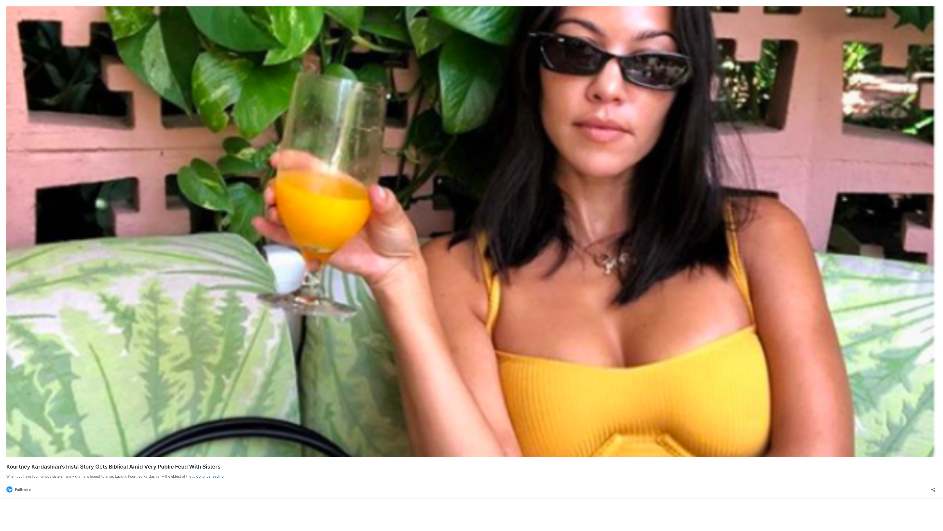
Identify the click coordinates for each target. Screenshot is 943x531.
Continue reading (210, 476)
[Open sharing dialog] (933, 488)
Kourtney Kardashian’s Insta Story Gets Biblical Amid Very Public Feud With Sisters (113, 466)
